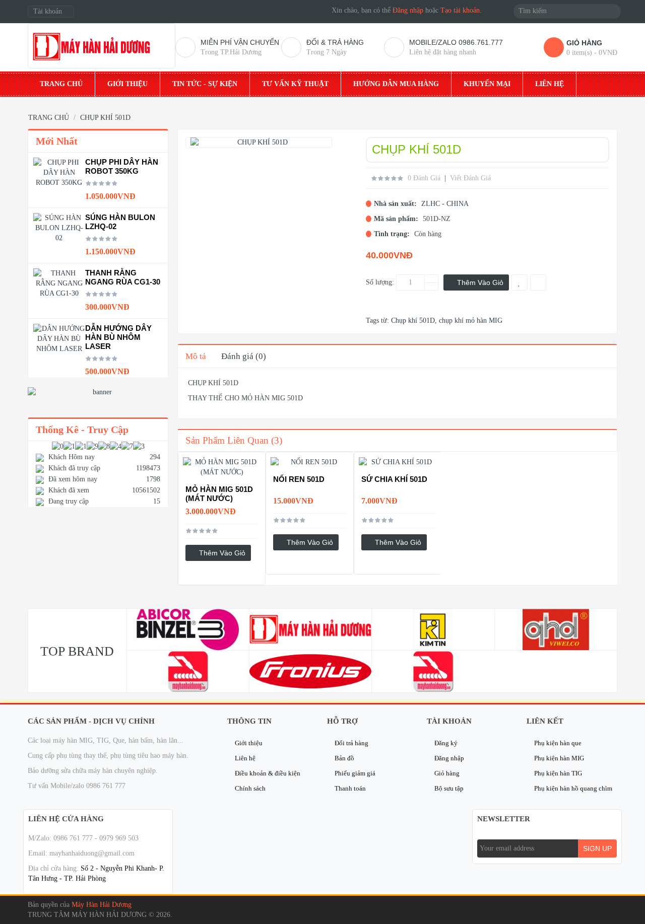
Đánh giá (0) (243, 356)
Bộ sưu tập (449, 788)
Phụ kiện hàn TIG (558, 773)
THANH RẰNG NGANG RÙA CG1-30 (122, 277)
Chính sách (250, 788)
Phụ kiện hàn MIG (559, 758)
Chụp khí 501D (413, 320)
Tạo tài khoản (460, 10)
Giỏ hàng (447, 773)
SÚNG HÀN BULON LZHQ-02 (120, 222)
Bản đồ (344, 758)
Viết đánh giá (470, 178)
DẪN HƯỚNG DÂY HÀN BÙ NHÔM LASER (118, 337)
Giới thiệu (249, 743)
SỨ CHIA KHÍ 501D (394, 479)
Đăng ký (446, 743)
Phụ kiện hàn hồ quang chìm (573, 788)
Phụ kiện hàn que (558, 743)
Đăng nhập (408, 10)
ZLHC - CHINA (445, 203)
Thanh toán (350, 788)
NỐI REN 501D (299, 479)
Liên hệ (245, 758)
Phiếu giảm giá (355, 773)
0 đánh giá (424, 178)
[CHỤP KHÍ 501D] (258, 142)
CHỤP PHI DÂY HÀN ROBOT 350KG (121, 166)
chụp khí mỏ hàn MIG (470, 320)
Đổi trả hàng (351, 743)
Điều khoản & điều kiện (267, 773)
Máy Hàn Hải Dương (102, 904)
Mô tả (195, 356)
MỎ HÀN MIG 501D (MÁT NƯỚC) (219, 494)
